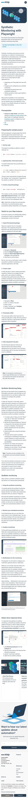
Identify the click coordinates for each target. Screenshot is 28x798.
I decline (7, 795)
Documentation (19, 772)
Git (5, 122)
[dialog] (14, 790)
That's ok (20, 795)
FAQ (17, 774)
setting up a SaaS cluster (16, 115)
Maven (6, 124)
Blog (17, 770)
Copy (23, 154)
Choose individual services (8, 792)
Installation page (8, 119)
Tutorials (18, 769)
